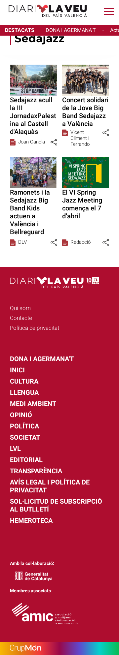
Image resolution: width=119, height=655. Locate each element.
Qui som (20, 308)
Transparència (36, 471)
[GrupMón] (59, 648)
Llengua (24, 392)
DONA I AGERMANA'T (71, 30)
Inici (17, 370)
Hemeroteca (31, 520)
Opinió (21, 415)
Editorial (26, 460)
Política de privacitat (34, 328)
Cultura (24, 381)
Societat (25, 437)
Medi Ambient (33, 404)
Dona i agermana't (42, 359)
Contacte (21, 318)
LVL (15, 448)
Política (24, 426)
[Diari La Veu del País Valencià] (45, 20)
